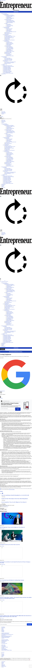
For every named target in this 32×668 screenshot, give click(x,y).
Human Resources (7, 38)
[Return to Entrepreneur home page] (16, 9)
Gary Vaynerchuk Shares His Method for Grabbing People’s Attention (12, 580)
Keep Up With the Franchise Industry (8, 73)
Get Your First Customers (10, 48)
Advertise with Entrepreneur (5, 637)
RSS (2, 656)
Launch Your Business (6, 27)
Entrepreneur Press (4, 641)
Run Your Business (5, 34)
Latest (1, 491)
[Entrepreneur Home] (0, 350)
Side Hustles (5, 57)
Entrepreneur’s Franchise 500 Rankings (8, 66)
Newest (3, 509)
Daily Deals (3, 642)
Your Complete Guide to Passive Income (10, 61)
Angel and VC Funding (10, 25)
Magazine (3, 630)
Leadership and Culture (8, 162)
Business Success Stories (8, 52)
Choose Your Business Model (10, 131)
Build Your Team (7, 32)
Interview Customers (9, 129)
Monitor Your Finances (8, 35)
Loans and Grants (9, 135)
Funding (6, 23)
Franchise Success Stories (6, 180)
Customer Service (7, 39)
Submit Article (3, 112)
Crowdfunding (9, 26)
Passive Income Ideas (8, 63)
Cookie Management (4, 649)
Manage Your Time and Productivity (10, 150)
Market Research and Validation (9, 125)
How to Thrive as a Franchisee (7, 181)
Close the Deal (9, 45)
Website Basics (9, 30)
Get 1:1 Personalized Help (6, 72)
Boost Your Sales (7, 41)
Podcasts (3, 185)
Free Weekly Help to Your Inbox (7, 60)
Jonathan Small (3, 564)
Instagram (3, 655)
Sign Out (3, 122)
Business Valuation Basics (10, 55)
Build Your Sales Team (10, 153)
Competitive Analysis (9, 16)
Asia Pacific (3, 664)
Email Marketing (9, 49)
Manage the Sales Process (10, 43)
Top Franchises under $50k (6, 178)
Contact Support (4, 648)
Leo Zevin (2, 618)
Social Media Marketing (10, 159)
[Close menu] (0, 280)
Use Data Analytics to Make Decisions (10, 36)
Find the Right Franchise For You (7, 65)
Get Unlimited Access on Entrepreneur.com (7, 634)
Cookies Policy (4, 646)
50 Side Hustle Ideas (7, 168)
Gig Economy (5, 174)
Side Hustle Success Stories (8, 59)
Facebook (3, 652)
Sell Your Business (9, 54)
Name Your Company (9, 28)
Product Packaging (9, 141)
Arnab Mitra (2, 581)
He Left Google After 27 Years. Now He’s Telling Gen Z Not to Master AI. (14, 502)
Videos (3, 186)
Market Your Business (8, 156)
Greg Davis (2, 546)
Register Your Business (10, 22)
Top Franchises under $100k (7, 68)
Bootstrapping (8, 24)
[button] (16, 236)
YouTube (3, 654)
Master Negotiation (9, 44)
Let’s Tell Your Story (4, 643)
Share (1, 391)
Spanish (3, 662)
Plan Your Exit (8, 165)
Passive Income (5, 171)
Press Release (3, 187)
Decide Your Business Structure (11, 132)
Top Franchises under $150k (7, 69)
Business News (4, 184)
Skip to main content (2, 0)
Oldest (5, 509)
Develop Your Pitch (9, 42)
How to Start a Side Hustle (8, 58)
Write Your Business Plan (10, 20)
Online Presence (7, 144)
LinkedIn (3, 653)
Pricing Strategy (9, 17)
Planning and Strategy (8, 19)
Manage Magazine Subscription (6, 636)
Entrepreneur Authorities (5, 639)
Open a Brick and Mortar (8, 33)
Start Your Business (5, 14)
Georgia (3, 663)
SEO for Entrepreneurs (10, 50)
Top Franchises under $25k (6, 177)
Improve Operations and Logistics (9, 37)
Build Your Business (4, 13)
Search (1, 117)
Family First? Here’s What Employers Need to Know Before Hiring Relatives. (15, 498)
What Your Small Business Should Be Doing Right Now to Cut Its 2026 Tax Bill (15, 495)
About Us (3, 638)
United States (3, 661)
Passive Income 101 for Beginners (9, 62)
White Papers (3, 627)
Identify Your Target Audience (11, 15)
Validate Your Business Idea (10, 128)
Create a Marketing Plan (10, 47)
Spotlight (3, 631)
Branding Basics (7, 138)
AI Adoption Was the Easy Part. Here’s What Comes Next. (10, 544)
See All (1, 493)
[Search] (0, 196)
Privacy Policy (4, 645)
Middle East (3, 665)
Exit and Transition (7, 53)
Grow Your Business (6, 40)
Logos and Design (9, 29)
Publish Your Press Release (5, 633)
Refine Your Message (9, 46)
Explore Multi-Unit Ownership (7, 71)
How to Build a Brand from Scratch (11, 31)
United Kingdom (4, 666)
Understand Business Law (8, 147)
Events (2, 628)
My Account (3, 111)
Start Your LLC (4, 113)
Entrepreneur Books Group (5, 640)
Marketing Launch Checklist (10, 51)
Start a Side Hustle (4, 56)
